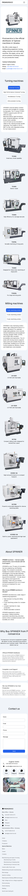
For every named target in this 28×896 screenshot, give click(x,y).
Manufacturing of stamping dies (11, 862)
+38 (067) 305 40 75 (10, 814)
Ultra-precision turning (14, 101)
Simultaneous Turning (14, 96)
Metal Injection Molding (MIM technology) (12, 877)
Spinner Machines (7, 846)
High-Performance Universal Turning (14, 92)
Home (3, 838)
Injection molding (6, 875)
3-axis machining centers (14, 310)
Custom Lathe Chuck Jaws (8, 867)
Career (4, 851)
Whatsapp (21, 773)
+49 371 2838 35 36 (10, 830)
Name (4, 717)
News (3, 848)
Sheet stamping (6, 885)
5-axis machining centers (14, 319)
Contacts (4, 854)
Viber (6, 773)
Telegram (14, 773)
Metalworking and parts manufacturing (11, 869)
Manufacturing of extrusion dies (11, 864)
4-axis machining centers (14, 314)
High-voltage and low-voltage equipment (12, 880)
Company (4, 840)
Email (4, 723)
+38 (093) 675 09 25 (12, 66)
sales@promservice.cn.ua (11, 817)
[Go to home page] (8, 2)
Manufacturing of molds (9, 859)
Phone (5, 730)
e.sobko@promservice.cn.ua (14, 68)
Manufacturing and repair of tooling (10, 857)
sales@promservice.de (10, 833)
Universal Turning (14, 87)
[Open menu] (24, 2)
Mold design (5, 872)
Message (5, 737)
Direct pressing (6, 883)
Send (14, 751)
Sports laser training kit (7, 891)
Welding (4, 888)
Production (4, 843)
